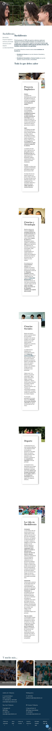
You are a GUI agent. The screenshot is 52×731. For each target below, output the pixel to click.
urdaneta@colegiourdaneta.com (10, 701)
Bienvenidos (6, 37)
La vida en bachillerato (8, 47)
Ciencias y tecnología (8, 41)
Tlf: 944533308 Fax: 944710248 (10, 699)
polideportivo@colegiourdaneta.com (34, 698)
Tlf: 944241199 (6, 712)
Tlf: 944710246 (29, 696)
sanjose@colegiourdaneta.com (10, 714)
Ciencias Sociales (7, 43)
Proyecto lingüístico (7, 39)
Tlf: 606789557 (29, 712)
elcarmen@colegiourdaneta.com (33, 714)
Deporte (5, 45)
